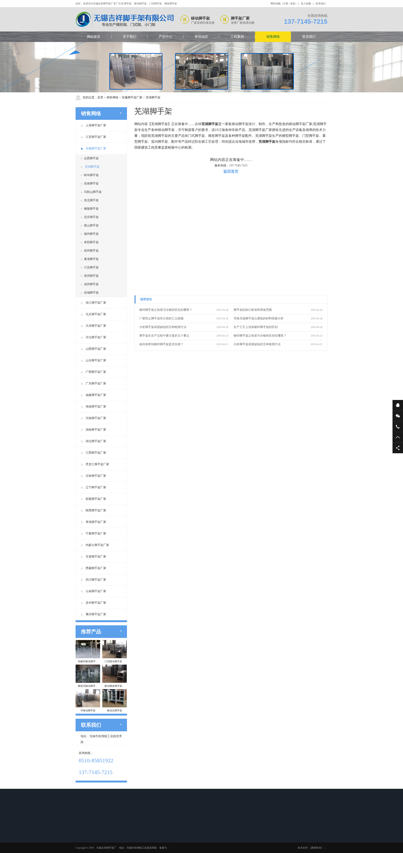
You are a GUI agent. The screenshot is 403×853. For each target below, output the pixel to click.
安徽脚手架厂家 (132, 97)
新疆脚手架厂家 (96, 498)
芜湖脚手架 (153, 97)
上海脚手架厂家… (210, 833)
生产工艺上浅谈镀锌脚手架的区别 (256, 327)
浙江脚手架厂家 (96, 302)
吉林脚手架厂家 (96, 475)
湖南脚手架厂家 (96, 429)
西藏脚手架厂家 (96, 568)
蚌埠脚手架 (91, 175)
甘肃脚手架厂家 (96, 556)
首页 (100, 97)
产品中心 (165, 36)
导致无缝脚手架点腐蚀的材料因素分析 (259, 318)
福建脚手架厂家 (96, 395)
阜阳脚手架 (91, 242)
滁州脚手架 (91, 233)
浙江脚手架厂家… (210, 850)
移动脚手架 (117, 839)
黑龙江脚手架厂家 (97, 464)
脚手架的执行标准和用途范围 (253, 309)
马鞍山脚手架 (93, 191)
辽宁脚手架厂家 (96, 487)
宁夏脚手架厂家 (96, 533)
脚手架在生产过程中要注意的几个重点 (164, 335)
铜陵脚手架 (91, 208)
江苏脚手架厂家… (210, 839)
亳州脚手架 (91, 275)
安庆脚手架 (91, 217)
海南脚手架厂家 (96, 406)
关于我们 (129, 36)
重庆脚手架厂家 (96, 614)
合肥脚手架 (91, 158)
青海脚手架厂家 (96, 522)
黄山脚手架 (91, 225)
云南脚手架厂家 (96, 591)
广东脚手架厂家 (96, 383)
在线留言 (235, 833)
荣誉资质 (87, 844)
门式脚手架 (117, 850)
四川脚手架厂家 (96, 579)
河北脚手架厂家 (96, 337)
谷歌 (292, 3)
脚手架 (115, 833)
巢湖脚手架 (91, 259)
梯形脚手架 (117, 844)
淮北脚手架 (91, 200)
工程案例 (237, 36)
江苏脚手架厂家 (96, 136)
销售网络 (273, 36)
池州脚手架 (91, 284)
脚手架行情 (147, 833)
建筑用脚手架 (178, 850)
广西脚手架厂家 (96, 372)
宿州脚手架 (91, 250)
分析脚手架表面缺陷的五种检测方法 (162, 327)
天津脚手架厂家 (96, 325)
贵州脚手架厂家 (96, 602)
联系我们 (321, 3)
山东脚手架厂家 (96, 360)
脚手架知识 (147, 839)
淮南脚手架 (91, 183)
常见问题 (146, 844)
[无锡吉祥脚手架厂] (125, 19)
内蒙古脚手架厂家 (97, 545)
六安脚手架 (91, 267)
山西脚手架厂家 (96, 348)
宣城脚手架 (91, 292)
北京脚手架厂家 (96, 314)
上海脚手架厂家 (96, 125)
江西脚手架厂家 (96, 452)
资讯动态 (201, 36)
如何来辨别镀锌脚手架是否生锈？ (161, 344)
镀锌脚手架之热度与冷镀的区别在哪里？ (165, 309)
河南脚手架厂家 (96, 418)
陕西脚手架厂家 (96, 510)
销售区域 (87, 850)
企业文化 (87, 839)
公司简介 (87, 833)
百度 (285, 3)
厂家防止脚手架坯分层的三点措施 (161, 318)
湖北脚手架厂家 (96, 441)
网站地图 (276, 3)
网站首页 (93, 36)
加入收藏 (306, 3)
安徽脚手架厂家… (210, 844)
